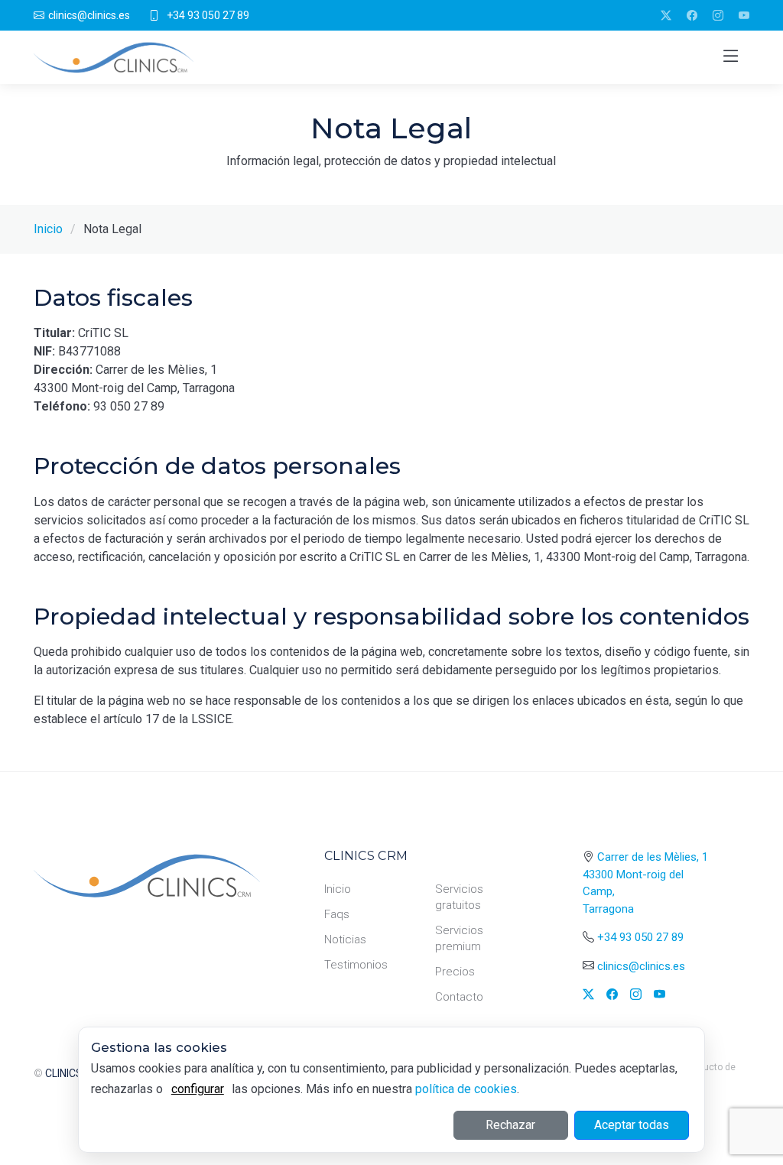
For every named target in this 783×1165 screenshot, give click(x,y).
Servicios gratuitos (459, 897)
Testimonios (356, 965)
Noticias (345, 939)
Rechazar (510, 1125)
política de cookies (466, 1089)
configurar (197, 1089)
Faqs (336, 914)
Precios (455, 971)
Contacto (459, 997)
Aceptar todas (631, 1125)
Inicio (48, 229)
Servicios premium (459, 938)
